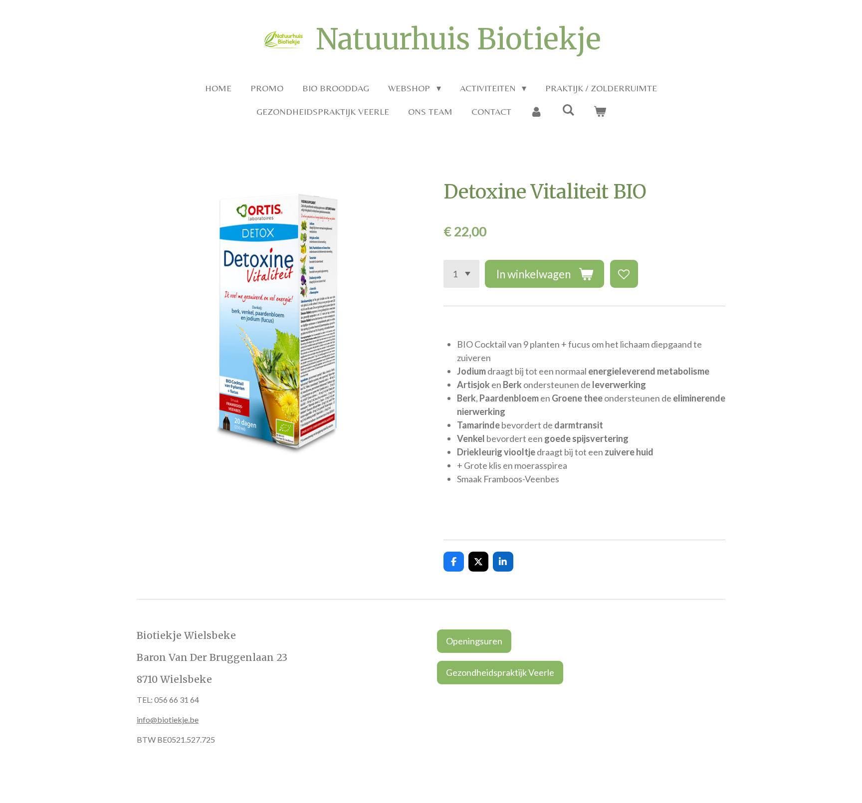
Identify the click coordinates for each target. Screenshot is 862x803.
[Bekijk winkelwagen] (599, 111)
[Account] (536, 111)
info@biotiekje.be (168, 719)
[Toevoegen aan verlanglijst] (624, 274)
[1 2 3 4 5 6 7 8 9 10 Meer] (461, 274)
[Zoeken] (568, 110)
